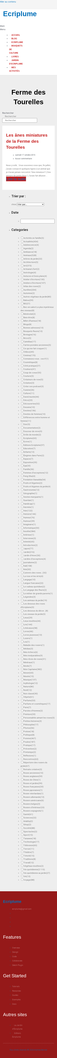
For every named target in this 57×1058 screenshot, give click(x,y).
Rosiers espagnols (33, 811)
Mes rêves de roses (35, 659)
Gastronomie (31, 490)
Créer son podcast (34, 386)
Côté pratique (32, 365)
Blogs (27, 324)
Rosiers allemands (34, 797)
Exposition (30, 462)
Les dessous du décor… (36, 610)
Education (29, 448)
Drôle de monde (32, 434)
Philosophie (31, 724)
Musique (30, 679)
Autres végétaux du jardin (37, 296)
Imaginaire (30, 524)
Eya (27, 465)
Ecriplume (20, 14)
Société (29, 828)
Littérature (30, 628)
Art (28, 265)
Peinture (29, 714)
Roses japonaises (33, 790)
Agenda (28, 248)
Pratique (29, 745)
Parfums (29, 700)
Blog (14, 38)
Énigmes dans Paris (34, 455)
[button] (2, 27)
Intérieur (29, 535)
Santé (28, 814)
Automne (29, 293)
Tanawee (30, 838)
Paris (27, 707)
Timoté (29, 855)
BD (27, 303)
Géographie (30, 493)
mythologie (31, 683)
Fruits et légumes (33, 483)
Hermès (29, 507)
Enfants (29, 452)
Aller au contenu (8, 1)
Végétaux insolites (33, 866)
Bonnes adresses (33, 327)
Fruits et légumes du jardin (37, 486)
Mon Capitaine (33, 669)
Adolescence (31, 245)
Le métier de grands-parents (38, 593)
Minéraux (29, 662)
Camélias (30, 341)
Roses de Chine (32, 779)
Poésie (29, 731)
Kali (28, 566)
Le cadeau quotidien (34, 586)
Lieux (28, 617)
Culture (29, 393)
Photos (29, 728)
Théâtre (29, 852)
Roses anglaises (33, 776)
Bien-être (29, 317)
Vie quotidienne (34, 869)
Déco (28, 400)
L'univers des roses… (35, 572)
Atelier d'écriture (34, 279)
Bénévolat (30, 314)
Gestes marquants (33, 497)
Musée (29, 676)
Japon (28, 548)
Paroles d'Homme (33, 710)
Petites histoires (33, 721)
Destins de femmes (34, 414)
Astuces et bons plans (35, 276)
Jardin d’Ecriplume (16, 62)
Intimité (29, 541)
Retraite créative (33, 769)
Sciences (30, 817)
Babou (28, 300)
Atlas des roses (32, 286)
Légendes (30, 597)
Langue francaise (33, 583)
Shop (27, 824)
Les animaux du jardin (35, 600)
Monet (28, 673)
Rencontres (31, 759)
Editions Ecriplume (34, 445)
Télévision (30, 845)
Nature (29, 686)
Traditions (30, 859)
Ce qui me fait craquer (35, 348)
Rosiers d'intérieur (34, 807)
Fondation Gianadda (35, 479)
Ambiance (30, 252)
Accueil (15, 35)
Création (29, 383)
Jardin (29, 552)
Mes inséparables (33, 655)
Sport (28, 835)
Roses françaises (33, 786)
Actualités (31, 241)
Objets (29, 697)
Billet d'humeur (32, 321)
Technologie (31, 842)
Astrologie (30, 272)
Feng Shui (29, 476)
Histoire (30, 514)
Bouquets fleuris (33, 331)
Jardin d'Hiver (32, 555)
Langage (29, 579)
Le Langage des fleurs (35, 590)
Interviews (30, 538)
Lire (28, 624)
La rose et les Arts (33, 576)
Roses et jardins (33, 783)
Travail (29, 862)
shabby (28, 821)
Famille (29, 469)
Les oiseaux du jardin (34, 614)
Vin (27, 876)
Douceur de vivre (33, 431)
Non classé (31, 693)
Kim (27, 569)
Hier (28, 510)
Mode (28, 666)
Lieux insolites (32, 621)
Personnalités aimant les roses (39, 717)
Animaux (30, 255)
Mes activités (14, 69)
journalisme (30, 562)
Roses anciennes (33, 773)
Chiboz (29, 352)
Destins (30, 410)
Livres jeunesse (33, 635)
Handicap (29, 503)
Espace (28, 459)
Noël (28, 690)
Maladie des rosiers (34, 645)
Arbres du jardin (33, 259)
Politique (29, 735)
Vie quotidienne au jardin (37, 873)
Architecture (31, 262)
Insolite (29, 531)
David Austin (31, 397)
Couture (29, 376)
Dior (27, 424)
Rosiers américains (34, 800)
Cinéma (30, 355)
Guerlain (29, 500)
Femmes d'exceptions (36, 472)
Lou (27, 641)
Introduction (31, 545)
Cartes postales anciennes (37, 345)
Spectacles (30, 831)
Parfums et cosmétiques (37, 704)
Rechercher (8, 113)
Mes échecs (31, 652)
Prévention (30, 748)
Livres (15, 56)
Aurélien (30, 290)
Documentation (32, 428)
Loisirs (28, 638)
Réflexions (30, 755)
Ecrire (28, 441)
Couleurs (30, 369)
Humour (29, 521)
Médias (28, 648)
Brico (27, 338)
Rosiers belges (32, 804)
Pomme (30, 738)
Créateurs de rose (33, 379)
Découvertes (32, 403)
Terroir (29, 849)
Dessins (29, 407)
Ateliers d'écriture (35, 283)
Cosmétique (31, 362)
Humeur (29, 517)
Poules (29, 742)
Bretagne (30, 334)
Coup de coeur (32, 372)
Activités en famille (34, 238)
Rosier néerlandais (33, 793)
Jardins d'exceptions (35, 559)
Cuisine (29, 390)
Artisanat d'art (31, 269)
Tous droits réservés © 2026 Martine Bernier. (29, 1050)
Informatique (31, 528)
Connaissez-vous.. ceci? (36, 358)
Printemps (30, 752)
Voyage (29, 880)
